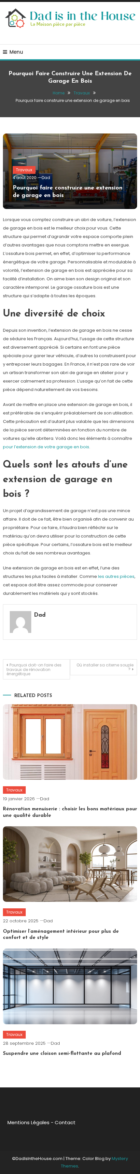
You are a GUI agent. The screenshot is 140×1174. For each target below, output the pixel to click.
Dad (46, 177)
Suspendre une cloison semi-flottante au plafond (62, 1053)
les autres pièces (116, 576)
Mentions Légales (28, 1122)
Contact (65, 1122)
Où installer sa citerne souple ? (105, 667)
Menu (16, 52)
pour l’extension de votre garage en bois (46, 447)
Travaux (24, 170)
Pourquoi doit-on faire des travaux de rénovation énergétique (34, 669)
